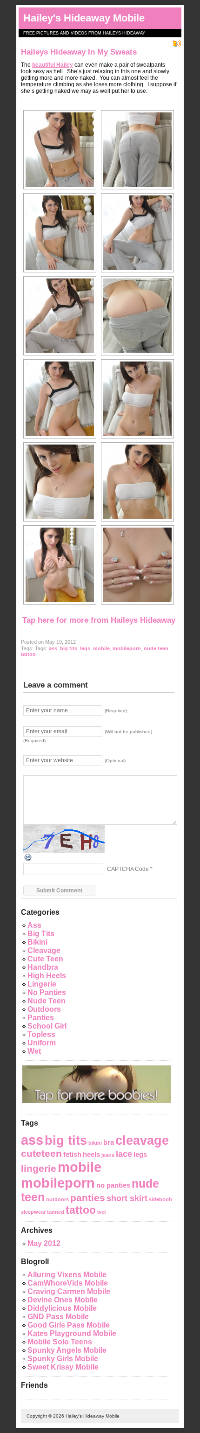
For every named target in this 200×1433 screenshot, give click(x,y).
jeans (107, 1155)
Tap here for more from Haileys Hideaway (98, 620)
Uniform (41, 1043)
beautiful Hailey (52, 65)
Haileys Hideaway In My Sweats (79, 52)
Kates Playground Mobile (71, 1333)
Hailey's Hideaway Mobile (84, 18)
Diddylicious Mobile (62, 1308)
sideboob (160, 1199)
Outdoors (44, 1009)
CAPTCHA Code (128, 869)
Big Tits (40, 934)
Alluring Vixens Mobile (67, 1275)
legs (85, 648)
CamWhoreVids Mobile (67, 1283)
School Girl (47, 1026)
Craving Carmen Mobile (68, 1291)
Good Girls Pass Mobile (68, 1325)
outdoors (57, 1199)
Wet (34, 1051)
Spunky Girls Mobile (62, 1359)
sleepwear (33, 1212)
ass (53, 648)
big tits (68, 648)
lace (124, 1154)
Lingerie (41, 984)
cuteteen (41, 1153)
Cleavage (43, 950)
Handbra (42, 967)
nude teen (156, 648)
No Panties (46, 992)
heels (91, 1154)
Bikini (37, 942)
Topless (41, 1034)
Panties (40, 1018)
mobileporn (127, 648)
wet (101, 1212)
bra (108, 1142)
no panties (113, 1185)
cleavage (142, 1141)
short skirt (127, 1198)
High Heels (46, 976)
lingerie (38, 1168)
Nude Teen (46, 1001)
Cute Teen (45, 959)
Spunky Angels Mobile (67, 1350)
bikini (95, 1143)
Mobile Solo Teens (59, 1342)
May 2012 (43, 1243)
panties (87, 1197)
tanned (55, 1212)
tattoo (28, 654)
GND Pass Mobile (58, 1317)
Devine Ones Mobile (62, 1300)
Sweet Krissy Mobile (63, 1367)
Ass (34, 925)
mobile (101, 648)
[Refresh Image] (28, 857)
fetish (72, 1154)
